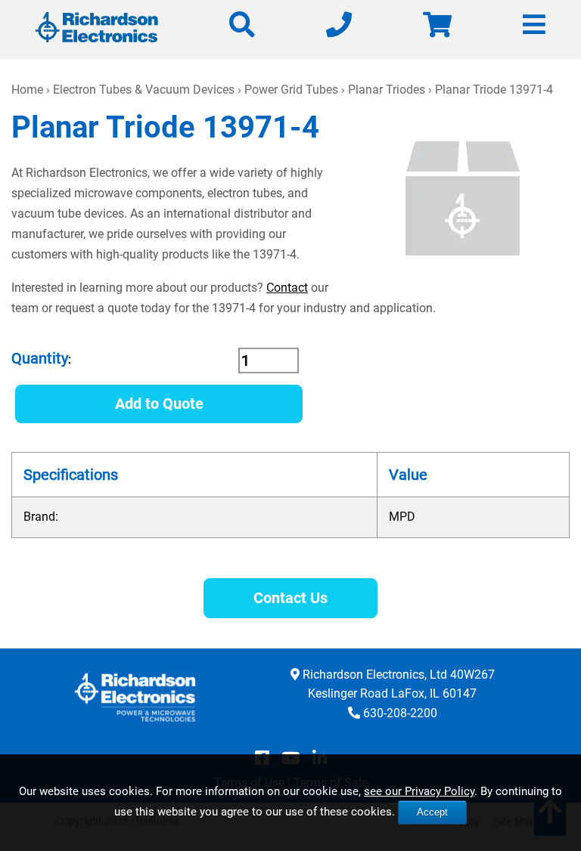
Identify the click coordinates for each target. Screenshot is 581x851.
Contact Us (290, 598)
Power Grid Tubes (291, 89)
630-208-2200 (400, 713)
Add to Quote (159, 404)
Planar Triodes (386, 89)
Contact (287, 287)
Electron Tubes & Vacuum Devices (144, 89)
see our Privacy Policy (419, 791)
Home (27, 89)
